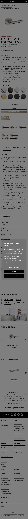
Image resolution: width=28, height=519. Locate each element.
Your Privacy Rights (14, 267)
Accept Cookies (14, 275)
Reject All (14, 271)
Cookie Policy (12, 260)
